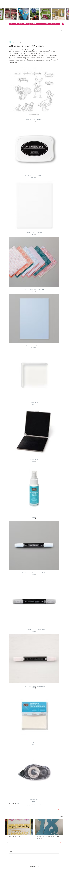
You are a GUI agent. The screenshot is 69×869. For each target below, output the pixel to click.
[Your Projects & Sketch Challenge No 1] (19, 827)
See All (61, 816)
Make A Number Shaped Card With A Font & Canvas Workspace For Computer (49, 837)
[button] (16, 24)
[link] (63, 23)
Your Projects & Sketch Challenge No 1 (14, 837)
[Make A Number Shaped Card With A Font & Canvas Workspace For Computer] (49, 827)
